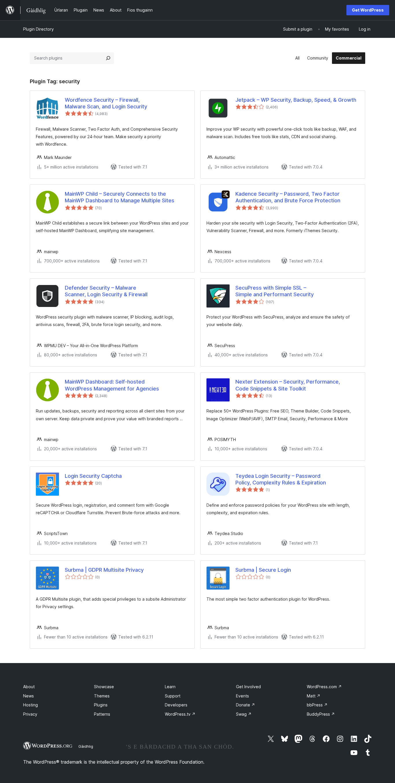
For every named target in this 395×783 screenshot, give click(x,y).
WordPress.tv (180, 714)
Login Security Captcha (93, 476)
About (29, 686)
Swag (244, 714)
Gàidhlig (85, 746)
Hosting (30, 704)
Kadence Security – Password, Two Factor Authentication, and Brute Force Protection (287, 197)
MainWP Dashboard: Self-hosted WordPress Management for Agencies (112, 385)
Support (172, 695)
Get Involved (248, 686)
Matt (313, 695)
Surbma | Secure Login (263, 570)
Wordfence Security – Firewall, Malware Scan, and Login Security (106, 103)
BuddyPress (321, 714)
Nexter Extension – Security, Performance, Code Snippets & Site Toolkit (287, 385)
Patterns (102, 714)
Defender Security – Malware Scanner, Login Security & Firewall (106, 291)
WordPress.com (324, 686)
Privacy (30, 714)
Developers (176, 704)
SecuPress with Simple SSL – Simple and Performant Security (274, 291)
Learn (170, 686)
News (28, 695)
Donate (245, 704)
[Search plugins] (108, 58)
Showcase (104, 686)
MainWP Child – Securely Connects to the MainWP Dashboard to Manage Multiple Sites (119, 197)
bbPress (317, 704)
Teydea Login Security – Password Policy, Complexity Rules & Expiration (280, 479)
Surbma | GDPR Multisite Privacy (104, 570)
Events (242, 695)
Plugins (101, 704)
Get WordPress (368, 10)
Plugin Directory (38, 29)
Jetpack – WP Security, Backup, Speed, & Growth (295, 100)
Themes (102, 695)
